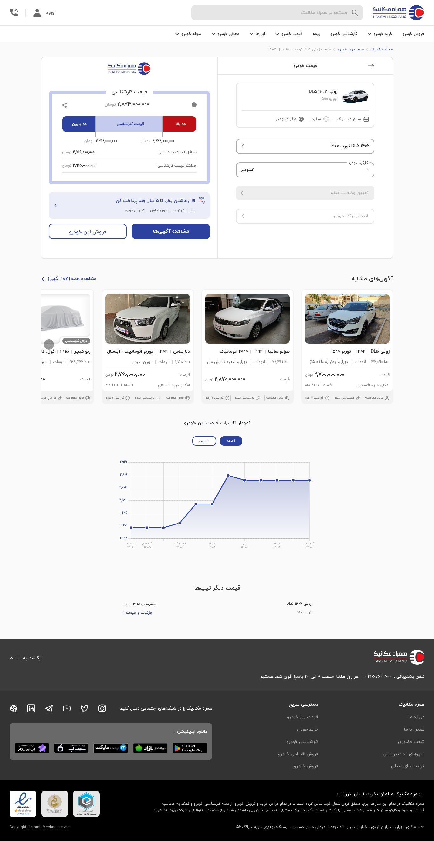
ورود (50, 13)
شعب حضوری (411, 742)
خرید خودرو (307, 729)
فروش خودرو (413, 34)
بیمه (316, 34)
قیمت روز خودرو (302, 717)
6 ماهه (231, 440)
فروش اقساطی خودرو (298, 754)
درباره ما (416, 717)
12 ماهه (204, 441)
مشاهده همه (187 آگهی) (72, 279)
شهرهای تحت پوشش (403, 754)
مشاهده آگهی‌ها (171, 231)
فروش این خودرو (87, 232)
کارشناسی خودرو (343, 34)
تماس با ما (414, 729)
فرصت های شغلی (407, 766)
